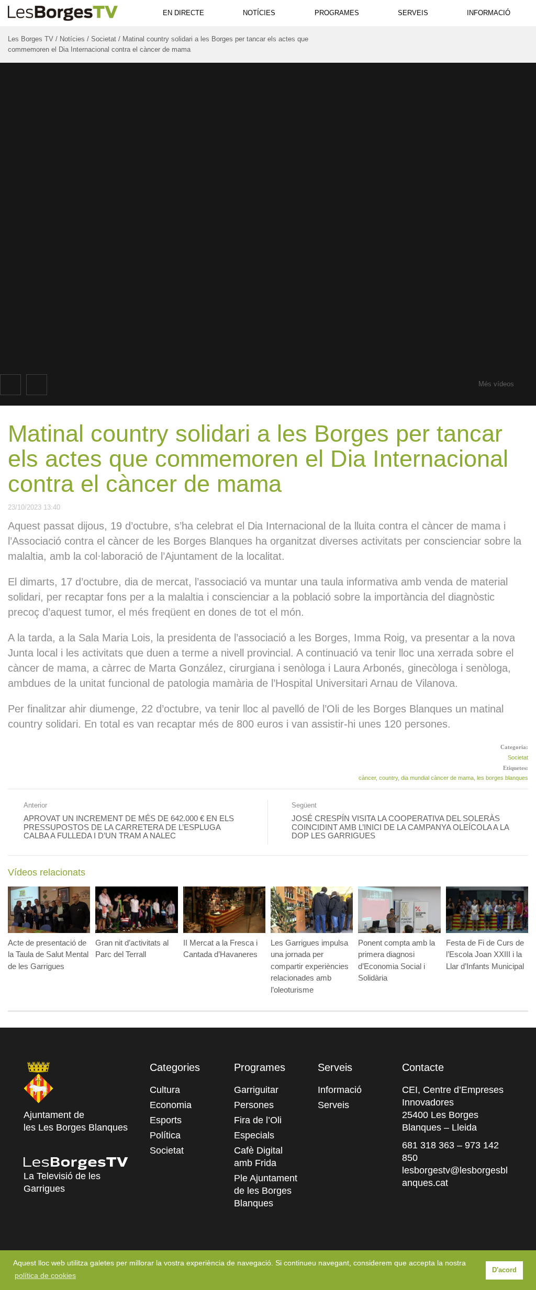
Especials (254, 1135)
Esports (166, 1120)
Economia (171, 1105)
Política (165, 1135)
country (388, 778)
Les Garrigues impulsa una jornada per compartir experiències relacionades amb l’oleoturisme (310, 966)
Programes (337, 13)
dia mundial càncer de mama (437, 778)
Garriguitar (256, 1090)
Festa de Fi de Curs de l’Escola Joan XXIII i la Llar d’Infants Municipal (485, 954)
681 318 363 (428, 1145)
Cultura (165, 1090)
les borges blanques (502, 778)
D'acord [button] (504, 1270)
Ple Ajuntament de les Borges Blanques (265, 1190)
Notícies (259, 13)
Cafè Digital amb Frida (258, 1156)
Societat (518, 757)
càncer (367, 778)
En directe (183, 13)
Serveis (413, 13)
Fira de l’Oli (258, 1120)
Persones (254, 1105)
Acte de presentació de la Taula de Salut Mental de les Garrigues (48, 954)
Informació (488, 13)
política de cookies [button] (45, 1275)
